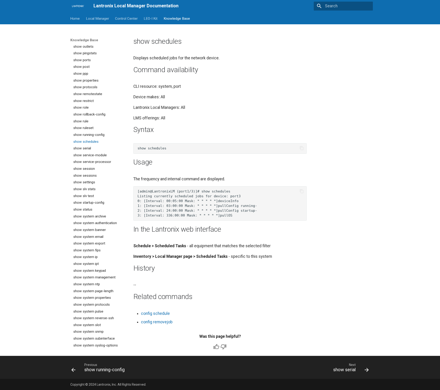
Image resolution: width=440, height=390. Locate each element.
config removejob (157, 322)
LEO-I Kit (151, 18)
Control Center (126, 18)
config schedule (155, 313)
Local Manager (97, 18)
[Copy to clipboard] (302, 148)
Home (75, 18)
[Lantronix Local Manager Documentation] (77, 6)
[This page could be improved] (223, 347)
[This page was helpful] (216, 347)
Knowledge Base (177, 18)
